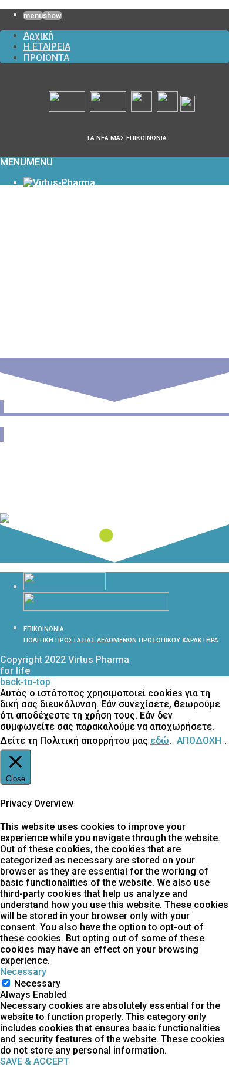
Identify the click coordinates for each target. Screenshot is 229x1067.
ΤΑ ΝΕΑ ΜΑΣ (105, 138)
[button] (26, 162)
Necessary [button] (23, 971)
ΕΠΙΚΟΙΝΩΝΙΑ (146, 138)
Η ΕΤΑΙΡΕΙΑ (46, 46)
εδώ (159, 740)
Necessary (37, 983)
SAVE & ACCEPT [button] (34, 1061)
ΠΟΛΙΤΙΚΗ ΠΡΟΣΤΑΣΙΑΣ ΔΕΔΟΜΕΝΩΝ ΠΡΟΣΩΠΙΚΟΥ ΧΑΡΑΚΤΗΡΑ (120, 640)
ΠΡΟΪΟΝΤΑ (46, 57)
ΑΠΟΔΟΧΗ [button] (199, 740)
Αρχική (38, 35)
